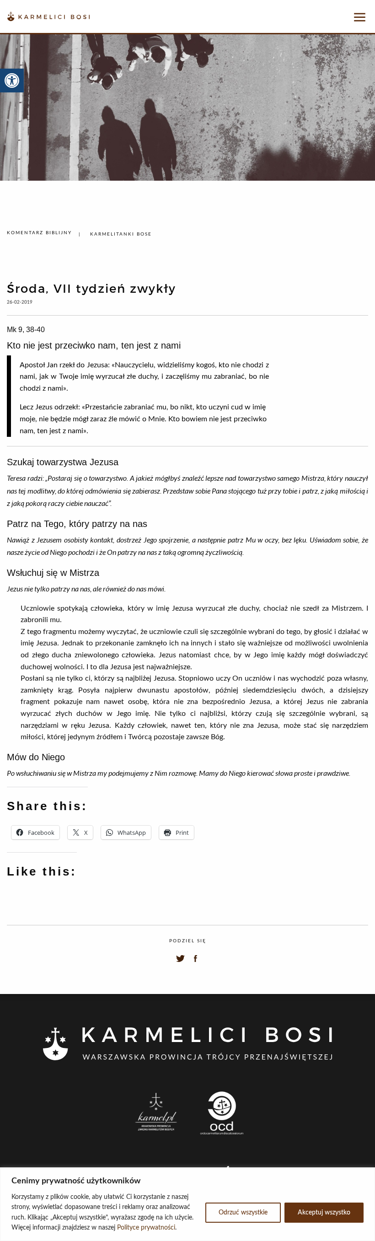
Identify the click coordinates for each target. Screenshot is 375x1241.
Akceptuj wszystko (324, 1212)
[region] (187, 1204)
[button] (12, 80)
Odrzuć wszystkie (243, 1212)
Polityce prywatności (146, 1228)
